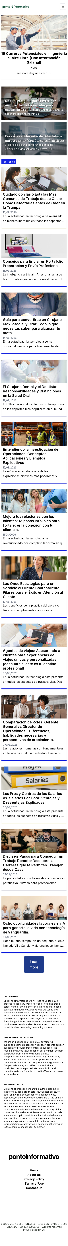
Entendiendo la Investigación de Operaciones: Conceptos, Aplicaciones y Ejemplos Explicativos (30, 456)
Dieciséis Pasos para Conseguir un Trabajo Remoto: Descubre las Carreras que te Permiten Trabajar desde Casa (33, 863)
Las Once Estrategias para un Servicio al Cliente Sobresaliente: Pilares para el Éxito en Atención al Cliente (33, 590)
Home (34, 1170)
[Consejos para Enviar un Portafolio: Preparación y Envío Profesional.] (34, 246)
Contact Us (34, 1188)
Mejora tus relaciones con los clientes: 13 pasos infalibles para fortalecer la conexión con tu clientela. (31, 523)
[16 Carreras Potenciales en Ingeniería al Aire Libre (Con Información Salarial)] (34, 32)
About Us (34, 1175)
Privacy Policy (34, 1179)
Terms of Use (34, 1183)
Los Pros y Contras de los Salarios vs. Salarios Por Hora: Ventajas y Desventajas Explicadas (32, 798)
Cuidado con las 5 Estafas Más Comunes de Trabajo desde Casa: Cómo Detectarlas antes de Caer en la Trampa (34, 201)
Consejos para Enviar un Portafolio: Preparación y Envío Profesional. (33, 263)
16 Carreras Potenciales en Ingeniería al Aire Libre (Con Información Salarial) (34, 58)
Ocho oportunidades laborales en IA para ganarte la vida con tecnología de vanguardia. (34, 927)
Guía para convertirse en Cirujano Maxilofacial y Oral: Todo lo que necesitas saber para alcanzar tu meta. (32, 326)
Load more (34, 964)
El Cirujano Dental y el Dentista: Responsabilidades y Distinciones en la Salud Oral (32, 391)
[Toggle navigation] (63, 6)
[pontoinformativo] (15, 6)
